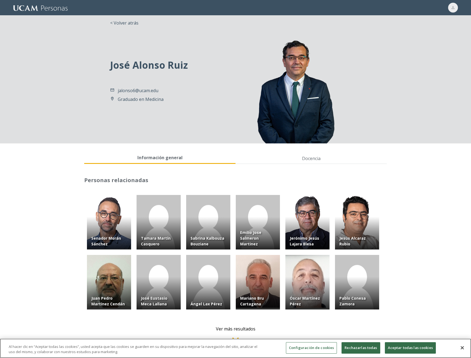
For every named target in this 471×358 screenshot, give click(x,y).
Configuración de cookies (311, 347)
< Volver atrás (124, 23)
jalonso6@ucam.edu (138, 91)
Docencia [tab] (311, 158)
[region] (235, 348)
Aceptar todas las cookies (410, 347)
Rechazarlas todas (361, 347)
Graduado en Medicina (141, 99)
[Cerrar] (462, 348)
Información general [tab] (160, 158)
